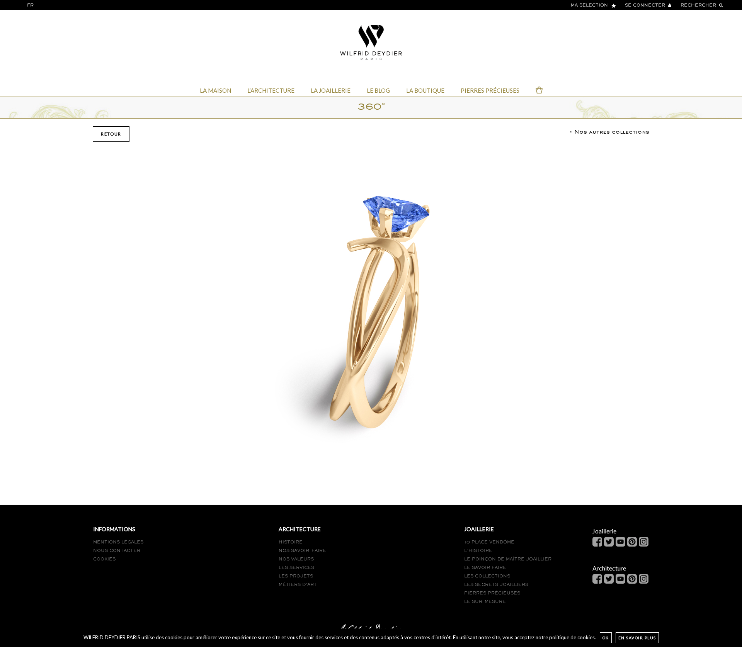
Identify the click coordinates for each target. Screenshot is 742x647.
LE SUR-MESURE (485, 602)
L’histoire (478, 551)
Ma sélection (590, 5)
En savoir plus (637, 637)
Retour (111, 133)
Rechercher (699, 5)
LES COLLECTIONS (487, 576)
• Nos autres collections (609, 132)
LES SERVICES (296, 568)
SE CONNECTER (646, 5)
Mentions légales (118, 542)
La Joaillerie (331, 90)
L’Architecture (270, 90)
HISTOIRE (291, 542)
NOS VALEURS (296, 559)
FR (30, 5)
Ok (605, 637)
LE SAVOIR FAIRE (485, 568)
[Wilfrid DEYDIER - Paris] (371, 42)
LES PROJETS (296, 576)
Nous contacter (116, 551)
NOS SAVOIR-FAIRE (302, 551)
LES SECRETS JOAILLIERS (496, 585)
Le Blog (378, 90)
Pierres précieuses (490, 90)
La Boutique (425, 90)
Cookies (104, 559)
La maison (215, 90)
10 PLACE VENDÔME (489, 542)
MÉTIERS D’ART (298, 585)
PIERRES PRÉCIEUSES (492, 593)
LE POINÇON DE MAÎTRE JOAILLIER (507, 559)
